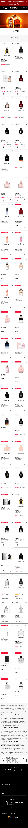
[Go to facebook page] (11, 807)
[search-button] (4, 7)
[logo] (14, 8)
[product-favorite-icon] (3, 67)
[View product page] (7, 50)
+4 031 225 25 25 (16, 803)
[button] (12, 43)
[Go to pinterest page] (16, 807)
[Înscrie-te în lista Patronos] (25, 775)
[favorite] (24, 8)
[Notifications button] (21, 8)
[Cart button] (26, 8)
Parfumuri (10, 11)
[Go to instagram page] (14, 807)
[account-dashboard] (6, 8)
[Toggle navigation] (2, 8)
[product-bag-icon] (10, 67)
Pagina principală (4, 11)
